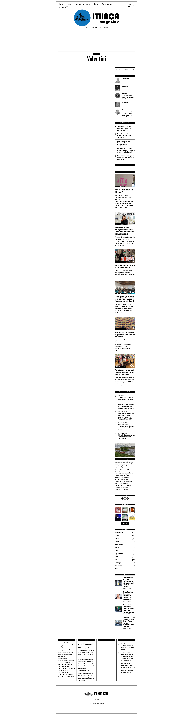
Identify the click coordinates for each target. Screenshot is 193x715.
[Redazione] (117, 95)
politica (85, 668)
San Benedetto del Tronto (85, 675)
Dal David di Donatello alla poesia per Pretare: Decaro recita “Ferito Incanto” (126, 436)
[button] (133, 69)
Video (116, 569)
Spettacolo (86, 678)
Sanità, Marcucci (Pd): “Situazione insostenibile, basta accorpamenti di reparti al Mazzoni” (126, 427)
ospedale (89, 666)
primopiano (92, 671)
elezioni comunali (84, 657)
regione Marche (89, 673)
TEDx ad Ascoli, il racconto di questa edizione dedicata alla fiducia (125, 334)
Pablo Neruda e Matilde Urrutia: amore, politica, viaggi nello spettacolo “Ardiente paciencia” (126, 406)
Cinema (83, 652)
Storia (90, 678)
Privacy (103, 707)
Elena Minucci (125, 102)
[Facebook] (128, 4)
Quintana (84, 673)
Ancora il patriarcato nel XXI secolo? (124, 190)
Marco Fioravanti (87, 663)
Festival (92, 657)
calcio (90, 647)
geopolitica (80, 661)
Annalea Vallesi (122, 412)
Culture (117, 539)
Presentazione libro (83, 670)
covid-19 (87, 655)
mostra (82, 666)
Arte (79, 644)
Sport (116, 557)
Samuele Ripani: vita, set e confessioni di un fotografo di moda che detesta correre (125, 128)
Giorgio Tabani (125, 86)
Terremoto (83, 680)
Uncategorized (118, 566)
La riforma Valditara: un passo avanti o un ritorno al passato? (126, 398)
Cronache (62, 6)
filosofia (81, 659)
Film (78, 659)
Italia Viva (89, 661)
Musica (86, 666)
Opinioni (96, 3)
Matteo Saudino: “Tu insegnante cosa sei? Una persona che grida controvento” (125, 157)
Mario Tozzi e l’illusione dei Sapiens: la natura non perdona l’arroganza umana (125, 143)
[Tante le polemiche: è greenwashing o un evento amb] (125, 517)
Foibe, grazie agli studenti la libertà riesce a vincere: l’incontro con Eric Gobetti (124, 298)
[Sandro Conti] (117, 80)
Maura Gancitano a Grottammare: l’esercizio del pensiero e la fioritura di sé (125, 135)
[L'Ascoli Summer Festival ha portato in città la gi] (117, 517)
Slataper (124, 110)
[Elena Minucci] (117, 104)
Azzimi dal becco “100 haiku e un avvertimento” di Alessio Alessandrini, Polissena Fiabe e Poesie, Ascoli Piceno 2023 (126, 416)
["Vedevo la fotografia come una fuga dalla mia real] (132, 510)
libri (83, 663)
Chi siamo (93, 707)
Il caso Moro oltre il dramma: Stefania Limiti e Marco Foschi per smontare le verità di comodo (126, 150)
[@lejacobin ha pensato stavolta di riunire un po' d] (117, 510)
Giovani (88, 3)
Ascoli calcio (84, 644)
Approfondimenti (108, 3)
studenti (93, 678)
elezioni (79, 657)
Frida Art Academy (89, 659)
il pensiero (84, 661)
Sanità (79, 678)
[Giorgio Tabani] (117, 88)
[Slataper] (117, 112)
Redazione (124, 93)
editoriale (91, 655)
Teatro (79, 680)
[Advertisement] (96, 40)
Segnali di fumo (119, 554)
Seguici (125, 523)
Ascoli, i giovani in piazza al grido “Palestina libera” (125, 266)
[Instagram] (130, 4)
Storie (70, 3)
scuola (83, 678)
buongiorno (86, 648)
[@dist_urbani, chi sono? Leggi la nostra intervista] (125, 510)
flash (84, 659)
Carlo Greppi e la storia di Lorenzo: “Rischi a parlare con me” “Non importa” (124, 372)
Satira (116, 551)
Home (61, 3)
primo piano (80, 673)
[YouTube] (129, 6)
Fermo (89, 657)
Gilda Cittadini (121, 396)
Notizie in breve (119, 545)
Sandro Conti (125, 79)
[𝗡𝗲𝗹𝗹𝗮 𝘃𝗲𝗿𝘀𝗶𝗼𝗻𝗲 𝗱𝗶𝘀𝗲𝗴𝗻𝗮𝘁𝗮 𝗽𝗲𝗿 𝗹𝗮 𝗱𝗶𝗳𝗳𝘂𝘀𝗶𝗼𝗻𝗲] (132, 517)
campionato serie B (83, 650)
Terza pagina (79, 3)
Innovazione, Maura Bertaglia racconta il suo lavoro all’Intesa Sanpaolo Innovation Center (124, 230)
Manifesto (99, 707)
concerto (83, 655)
